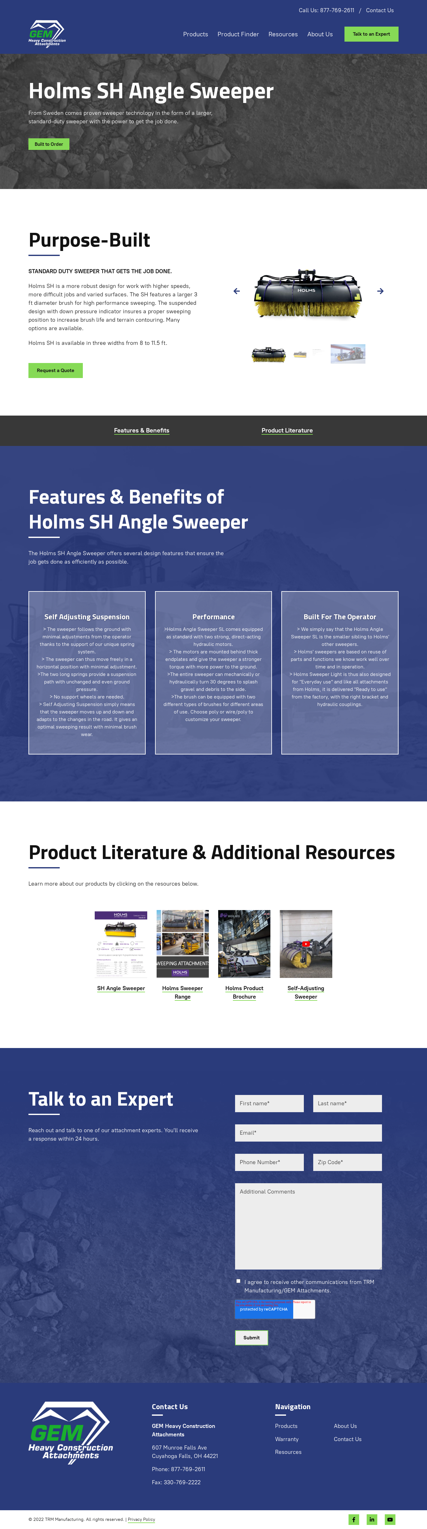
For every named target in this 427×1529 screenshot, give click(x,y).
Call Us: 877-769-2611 (326, 10)
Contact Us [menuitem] (380, 10)
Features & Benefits (141, 430)
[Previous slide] (236, 291)
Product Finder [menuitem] (238, 34)
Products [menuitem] (195, 34)
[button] (269, 354)
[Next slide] (380, 291)
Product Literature (287, 430)
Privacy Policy (141, 1519)
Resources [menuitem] (283, 34)
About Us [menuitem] (320, 34)
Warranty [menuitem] (287, 1439)
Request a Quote (55, 370)
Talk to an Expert (371, 34)
